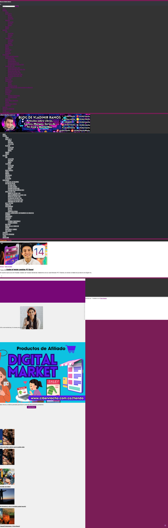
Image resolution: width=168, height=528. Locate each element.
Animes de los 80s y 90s (14, 68)
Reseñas (5, 10)
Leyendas (7, 94)
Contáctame (6, 112)
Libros (6, 12)
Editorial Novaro (12, 61)
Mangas (7, 27)
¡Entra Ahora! (31, 407)
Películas (7, 20)
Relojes (9, 82)
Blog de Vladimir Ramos (5, 1)
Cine (6, 32)
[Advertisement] (124, 396)
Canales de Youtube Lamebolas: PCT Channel (20, 270)
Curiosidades (8, 91)
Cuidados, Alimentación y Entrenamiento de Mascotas (19, 87)
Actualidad (8, 53)
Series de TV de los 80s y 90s (15, 74)
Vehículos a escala (12, 86)
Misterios (7, 99)
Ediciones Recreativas (13, 63)
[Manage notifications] (165, 525)
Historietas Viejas (9, 58)
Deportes (7, 51)
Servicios (5, 107)
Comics (7, 28)
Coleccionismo (9, 81)
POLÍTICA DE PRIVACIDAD (8, 109)
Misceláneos (6, 55)
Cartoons (10, 17)
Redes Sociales (9, 45)
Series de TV (8, 14)
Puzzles (10, 84)
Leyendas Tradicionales (14, 96)
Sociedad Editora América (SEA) (16, 64)
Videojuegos (8, 50)
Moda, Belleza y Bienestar (11, 100)
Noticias (5, 30)
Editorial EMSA (11, 60)
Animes (10, 15)
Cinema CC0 (8, 79)
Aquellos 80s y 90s (10, 66)
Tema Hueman (103, 298)
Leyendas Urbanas (12, 97)
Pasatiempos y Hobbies (11, 104)
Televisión (7, 38)
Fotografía (8, 92)
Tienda (4, 110)
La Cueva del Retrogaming (11, 56)
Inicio (4, 9)
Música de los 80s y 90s (14, 71)
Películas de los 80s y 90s (14, 73)
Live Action (10, 19)
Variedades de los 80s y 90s (15, 76)
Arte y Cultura (8, 78)
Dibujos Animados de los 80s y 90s (16, 69)
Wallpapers (8, 105)
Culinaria (7, 89)
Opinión (7, 102)
